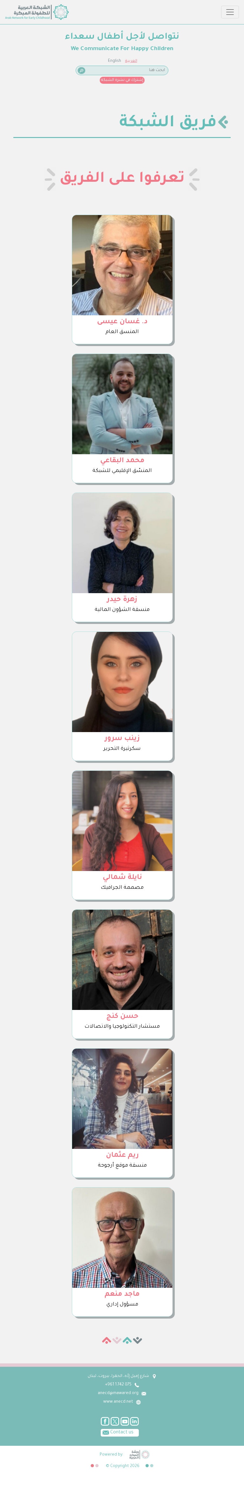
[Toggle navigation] (230, 12)
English (114, 61)
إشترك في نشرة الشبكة (122, 80)
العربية (131, 61)
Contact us (121, 1432)
